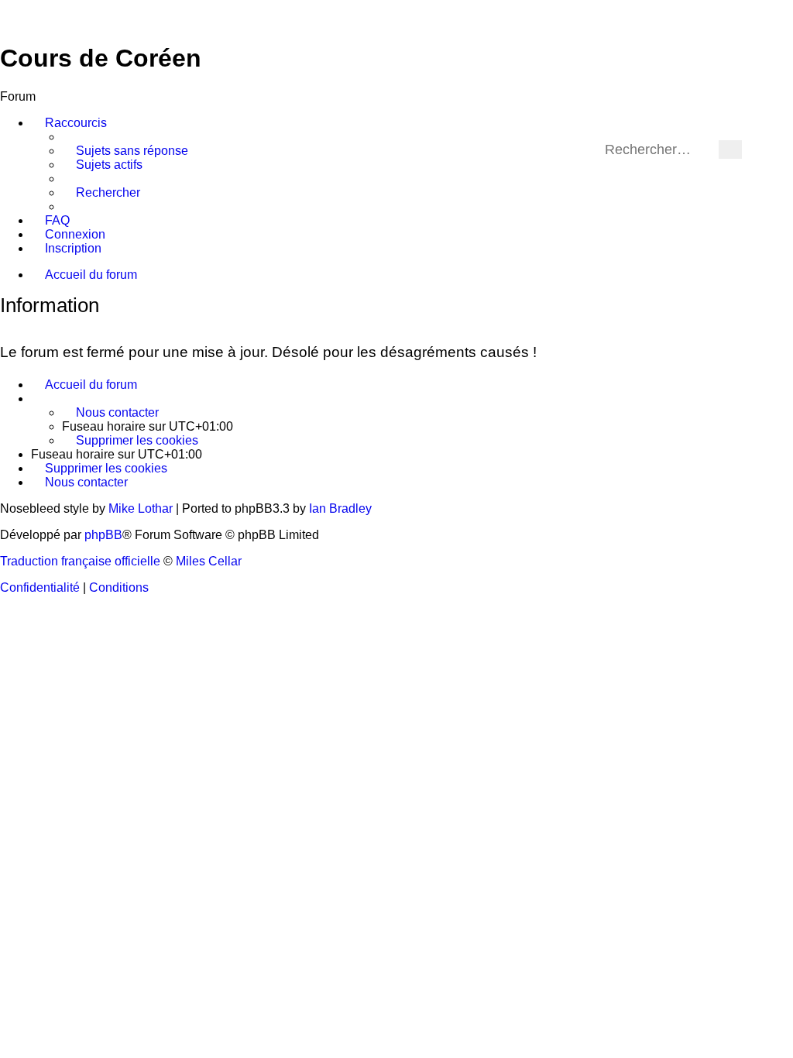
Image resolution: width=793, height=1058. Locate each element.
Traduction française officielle (80, 561)
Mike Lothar (140, 508)
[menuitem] (125, 151)
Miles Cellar (209, 561)
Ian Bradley (340, 508)
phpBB (103, 534)
